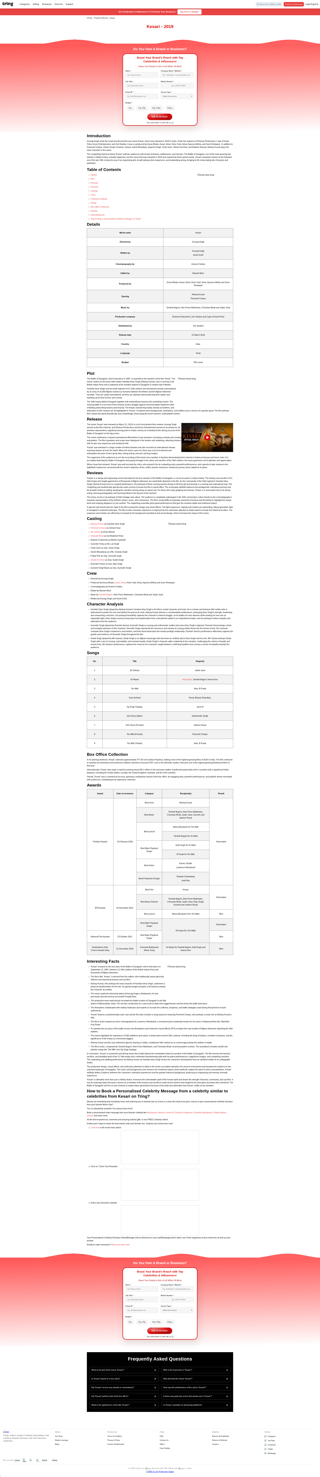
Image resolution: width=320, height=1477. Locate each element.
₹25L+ (170, 108)
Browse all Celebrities (220, 1436)
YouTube (271, 1441)
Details (94, 175)
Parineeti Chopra (98, 528)
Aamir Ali (170, 1112)
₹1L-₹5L (142, 108)
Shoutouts (47, 4)
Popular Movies (101, 18)
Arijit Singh (187, 679)
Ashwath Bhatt (97, 536)
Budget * (129, 103)
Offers (162, 1444)
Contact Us (164, 1440)
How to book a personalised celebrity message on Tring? (116, 219)
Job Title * (129, 81)
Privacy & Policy (113, 1440)
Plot (92, 179)
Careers (215, 1444)
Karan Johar (120, 583)
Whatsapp (271, 1453)
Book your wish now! (120, 1245)
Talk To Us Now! (159, 117)
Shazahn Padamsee (184, 1112)
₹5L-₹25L (156, 108)
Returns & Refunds (219, 1440)
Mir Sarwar (95, 532)
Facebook (271, 1445)
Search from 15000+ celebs (270, 4)
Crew (93, 195)
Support (69, 4)
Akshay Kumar (97, 524)
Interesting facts (97, 215)
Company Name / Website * (171, 71)
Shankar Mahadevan (203, 1112)
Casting (94, 191)
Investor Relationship (115, 1444)
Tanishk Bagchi (106, 595)
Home (89, 18)
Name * (128, 71)
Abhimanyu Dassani (156, 1112)
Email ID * (129, 92)
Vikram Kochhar (98, 560)
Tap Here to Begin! (189, 12)
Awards (94, 211)
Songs (93, 203)
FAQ (161, 1436)
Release (94, 183)
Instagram (271, 1436)
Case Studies (165, 1448)
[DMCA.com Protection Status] (160, 1472)
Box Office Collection (100, 207)
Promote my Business (293, 4)
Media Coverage (61, 1440)
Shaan (90, 1115)
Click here (95, 1127)
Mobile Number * (167, 81)
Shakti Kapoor (219, 1112)
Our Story (59, 1436)
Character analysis (99, 199)
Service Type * (166, 92)
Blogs (57, 1444)
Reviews (94, 187)
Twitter (270, 1449)
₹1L (130, 108)
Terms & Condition (114, 1436)
